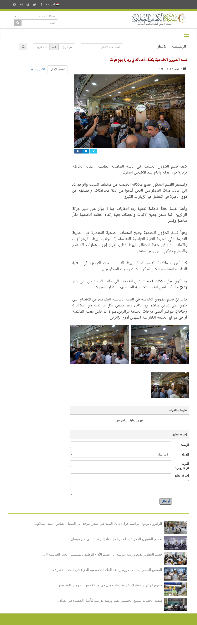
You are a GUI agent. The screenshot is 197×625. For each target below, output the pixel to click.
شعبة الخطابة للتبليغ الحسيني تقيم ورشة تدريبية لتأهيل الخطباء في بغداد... (109, 600)
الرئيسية (179, 46)
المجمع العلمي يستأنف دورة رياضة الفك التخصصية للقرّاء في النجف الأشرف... (106, 569)
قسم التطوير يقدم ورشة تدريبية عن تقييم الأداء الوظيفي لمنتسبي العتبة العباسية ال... (101, 554)
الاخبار (162, 46)
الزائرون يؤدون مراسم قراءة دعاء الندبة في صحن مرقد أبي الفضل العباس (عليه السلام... (98, 523)
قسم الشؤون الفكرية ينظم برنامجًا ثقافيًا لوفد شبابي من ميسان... (115, 538)
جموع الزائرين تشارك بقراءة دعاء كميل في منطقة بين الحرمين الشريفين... (108, 584)
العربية (51, 4)
